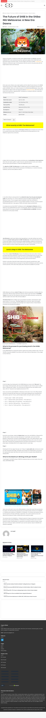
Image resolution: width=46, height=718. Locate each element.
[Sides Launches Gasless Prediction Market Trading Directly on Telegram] (9, 548)
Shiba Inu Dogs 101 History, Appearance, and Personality (18, 491)
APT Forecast (3, 662)
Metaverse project (30, 89)
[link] (6, 491)
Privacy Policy (3, 650)
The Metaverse (38, 61)
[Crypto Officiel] (9, 5)
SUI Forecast (3, 664)
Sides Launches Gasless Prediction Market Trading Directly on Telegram (8, 554)
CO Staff (5, 26)
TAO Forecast (3, 667)
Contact (2, 648)
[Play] (37, 501)
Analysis (8, 13)
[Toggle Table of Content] (13, 120)
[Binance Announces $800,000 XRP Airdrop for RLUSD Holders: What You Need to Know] (23, 548)
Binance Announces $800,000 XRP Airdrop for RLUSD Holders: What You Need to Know (24, 1)
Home (4, 13)
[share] (30, 491)
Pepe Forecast (3, 659)
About (2, 646)
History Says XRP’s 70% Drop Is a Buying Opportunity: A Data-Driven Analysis (37, 555)
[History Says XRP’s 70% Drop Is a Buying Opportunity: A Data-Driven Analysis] (37, 548)
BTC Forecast (3, 657)
